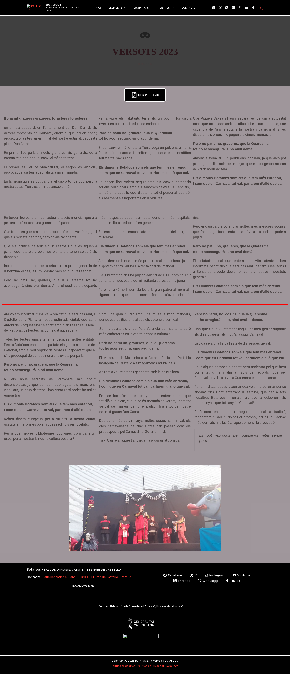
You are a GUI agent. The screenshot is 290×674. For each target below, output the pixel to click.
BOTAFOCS (53, 4)
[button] (124, 8)
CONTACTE (188, 7)
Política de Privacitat (150, 666)
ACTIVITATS (141, 7)
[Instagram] (227, 8)
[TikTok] (253, 8)
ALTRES (165, 7)
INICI (98, 7)
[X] (220, 8)
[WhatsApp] (240, 8)
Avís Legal (172, 666)
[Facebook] (214, 8)
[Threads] (233, 8)
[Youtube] (246, 8)
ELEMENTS (116, 7)
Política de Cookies (123, 666)
